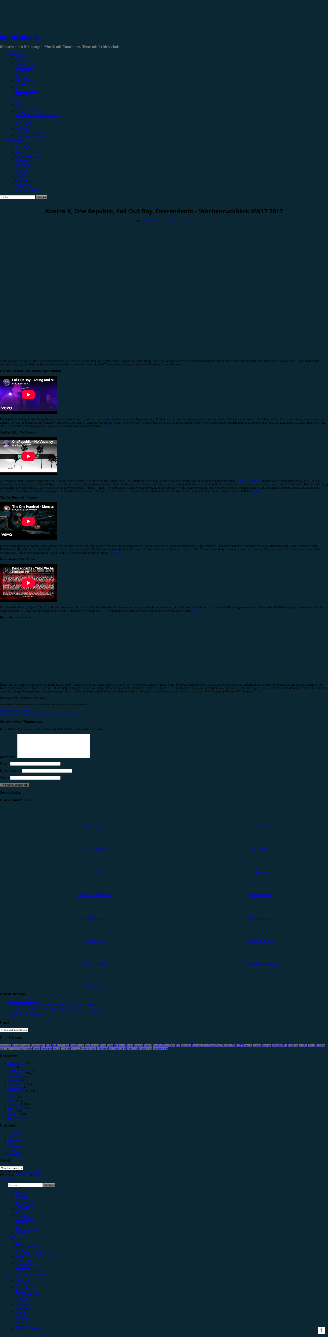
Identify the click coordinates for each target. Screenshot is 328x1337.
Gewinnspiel (22, 77)
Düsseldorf (158, 1045)
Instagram (266, 1045)
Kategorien (14, 53)
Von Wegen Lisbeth (117, 1048)
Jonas (105, 426)
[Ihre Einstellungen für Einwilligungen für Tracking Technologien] (321, 1330)
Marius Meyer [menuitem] (23, 1318)
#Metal (19, 111)
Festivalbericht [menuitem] (24, 1205)
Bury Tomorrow (92, 1045)
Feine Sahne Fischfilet (225, 1045)
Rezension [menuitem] (21, 1195)
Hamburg (248, 1045)
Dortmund (138, 1045)
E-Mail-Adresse (10, 770)
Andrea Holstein (25, 149)
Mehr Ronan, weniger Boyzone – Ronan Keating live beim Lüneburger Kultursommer (59, 1011)
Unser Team (22, 142)
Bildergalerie (23, 94)
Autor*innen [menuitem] (15, 1277)
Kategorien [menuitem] (14, 1191)
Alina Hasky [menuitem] (22, 1284)
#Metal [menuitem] (19, 1250)
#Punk (19, 118)
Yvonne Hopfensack (27, 190)
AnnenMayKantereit (21, 1045)
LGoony (311, 1045)
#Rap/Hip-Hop (24, 122)
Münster (36, 1048)
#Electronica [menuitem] (22, 1267)
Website (4, 777)
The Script (65, 1048)
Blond (73, 1045)
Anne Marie (5, 1045)
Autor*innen (15, 139)
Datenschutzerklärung (15, 1030)
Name (4, 763)
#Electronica (22, 128)
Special (19, 87)
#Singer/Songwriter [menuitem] (27, 1263)
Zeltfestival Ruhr (160, 1048)
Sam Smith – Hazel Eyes (22, 1001)
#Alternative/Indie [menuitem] (26, 1246)
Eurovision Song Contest (203, 1045)
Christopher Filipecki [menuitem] (27, 1294)
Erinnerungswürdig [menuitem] (26, 1229)
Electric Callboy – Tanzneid (24, 1014)
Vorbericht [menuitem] (21, 1198)
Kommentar (22, 84)
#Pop (18, 104)
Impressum (14, 1139)
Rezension (21, 57)
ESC (178, 1045)
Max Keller (22, 183)
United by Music (88, 1048)
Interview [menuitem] (21, 1212)
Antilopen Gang (38, 1045)
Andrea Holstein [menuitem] (25, 1287)
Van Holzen (102, 1048)
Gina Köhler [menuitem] (22, 1301)
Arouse (38, 1175)
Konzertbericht (24, 63)
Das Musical (119, 1045)
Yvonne (255, 491)
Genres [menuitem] (12, 1236)
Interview (21, 74)
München (27, 1048)
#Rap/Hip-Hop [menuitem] (24, 1260)
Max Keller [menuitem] (22, 1322)
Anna (258, 691)
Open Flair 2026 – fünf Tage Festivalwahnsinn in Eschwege (44, 1008)
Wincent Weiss (145, 1048)
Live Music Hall (7, 1048)
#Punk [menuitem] (19, 1256)
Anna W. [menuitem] (20, 1291)
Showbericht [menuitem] (22, 1209)
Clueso (110, 1045)
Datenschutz (15, 1132)
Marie (195, 610)
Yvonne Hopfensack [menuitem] (27, 1328)
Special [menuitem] (19, 1226)
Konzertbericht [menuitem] (24, 1202)
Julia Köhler (22, 169)
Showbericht (22, 70)
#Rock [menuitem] (19, 1239)
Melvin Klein (23, 187)
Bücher (12, 1066)
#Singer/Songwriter (27, 125)
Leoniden (303, 1045)
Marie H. (20, 176)
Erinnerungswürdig (26, 91)
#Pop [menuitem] (18, 1243)
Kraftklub (282, 1045)
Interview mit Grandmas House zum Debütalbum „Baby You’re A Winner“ (52, 1004)
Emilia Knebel (23, 159)
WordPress (21, 1175)
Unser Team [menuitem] (22, 1280)
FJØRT (239, 1045)
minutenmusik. (19, 36)
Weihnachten (132, 1048)
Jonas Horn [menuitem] (22, 1304)
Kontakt (12, 1149)
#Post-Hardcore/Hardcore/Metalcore (37, 115)
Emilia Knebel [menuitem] (23, 1298)
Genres (12, 98)
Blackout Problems (60, 1045)
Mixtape (12, 1097)
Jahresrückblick (24, 81)
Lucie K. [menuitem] (20, 1311)
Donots (129, 1045)
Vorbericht (21, 60)
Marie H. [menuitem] (20, 1315)
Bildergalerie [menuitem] (23, 1233)
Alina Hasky (22, 146)
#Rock (19, 101)
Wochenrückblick (10, 200)
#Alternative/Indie (26, 108)
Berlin (48, 1045)
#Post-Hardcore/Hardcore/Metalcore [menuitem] (37, 1253)
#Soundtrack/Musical (28, 132)
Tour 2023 (75, 1048)
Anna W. (20, 152)
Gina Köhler (22, 163)
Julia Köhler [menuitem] (22, 1308)
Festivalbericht (24, 67)
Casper (103, 1045)
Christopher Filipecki (27, 156)
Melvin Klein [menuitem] (23, 1325)
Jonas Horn (22, 166)
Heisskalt (257, 1045)
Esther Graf (186, 1045)
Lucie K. (20, 173)
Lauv (295, 1045)
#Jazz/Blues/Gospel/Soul (30, 135)
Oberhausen (46, 1048)
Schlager (56, 1048)
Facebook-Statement (248, 480)
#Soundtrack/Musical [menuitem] (28, 1270)
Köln (290, 1045)
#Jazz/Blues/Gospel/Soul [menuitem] (30, 1274)
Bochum (80, 1045)
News (11, 1100)
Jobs (10, 1143)
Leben (11, 1094)
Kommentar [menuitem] (22, 1222)
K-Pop (275, 1045)
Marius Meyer (23, 180)
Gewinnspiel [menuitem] (22, 1215)
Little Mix (320, 1045)
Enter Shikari (169, 1045)
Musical (19, 1048)
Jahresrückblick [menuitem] (24, 1219)
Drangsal (148, 1045)
